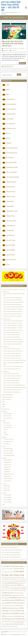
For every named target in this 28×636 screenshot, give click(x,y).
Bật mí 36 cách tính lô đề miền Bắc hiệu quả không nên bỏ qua (12, 43)
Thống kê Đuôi (10, 206)
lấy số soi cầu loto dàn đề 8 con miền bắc (12, 327)
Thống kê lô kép (10, 196)
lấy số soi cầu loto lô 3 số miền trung (11, 358)
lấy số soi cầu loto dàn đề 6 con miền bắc (12, 325)
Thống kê (8, 143)
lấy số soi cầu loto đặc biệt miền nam (11, 378)
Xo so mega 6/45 (10, 123)
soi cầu (7, 616)
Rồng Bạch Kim (15, 597)
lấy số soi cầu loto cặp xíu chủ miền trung (12, 351)
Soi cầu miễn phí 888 (18, 623)
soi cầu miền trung (18, 621)
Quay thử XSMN (10, 250)
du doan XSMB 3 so (17, 585)
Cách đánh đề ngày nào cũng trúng (9, 577)
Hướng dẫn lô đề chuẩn (7, 394)
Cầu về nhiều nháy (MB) (12, 177)
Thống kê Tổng (10, 216)
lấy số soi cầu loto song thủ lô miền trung (12, 366)
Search (19, 74)
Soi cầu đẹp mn (5, 371)
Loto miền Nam (10, 235)
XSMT (7, 94)
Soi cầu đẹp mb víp (6, 318)
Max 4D (8, 138)
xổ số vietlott (9, 118)
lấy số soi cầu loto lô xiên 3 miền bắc (11, 334)
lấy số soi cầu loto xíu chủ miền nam (11, 392)
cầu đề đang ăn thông (16, 581)
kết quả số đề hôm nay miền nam (10, 590)
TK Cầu (4, 446)
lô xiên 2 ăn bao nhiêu (20, 590)
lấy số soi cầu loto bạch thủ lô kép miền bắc (13, 302)
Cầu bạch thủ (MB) (11, 162)
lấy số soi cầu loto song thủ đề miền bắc (12, 339)
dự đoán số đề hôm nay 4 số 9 (16, 587)
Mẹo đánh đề (6, 595)
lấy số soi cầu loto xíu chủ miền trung (12, 368)
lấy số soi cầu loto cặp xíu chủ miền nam (12, 375)
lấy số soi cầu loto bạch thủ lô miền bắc (12, 304)
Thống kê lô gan (10, 186)
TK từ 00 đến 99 (10, 225)
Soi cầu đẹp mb (5, 291)
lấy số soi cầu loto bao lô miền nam (11, 373)
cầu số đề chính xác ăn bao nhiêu (18, 579)
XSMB (7, 84)
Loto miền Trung (10, 240)
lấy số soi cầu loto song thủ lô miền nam (12, 389)
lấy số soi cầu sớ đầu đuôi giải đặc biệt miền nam (14, 387)
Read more (22, 63)
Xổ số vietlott (6, 422)
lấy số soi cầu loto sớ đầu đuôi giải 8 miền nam (14, 385)
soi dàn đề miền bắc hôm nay (19, 624)
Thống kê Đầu (10, 201)
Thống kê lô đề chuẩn (8, 66)
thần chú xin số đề (13, 626)
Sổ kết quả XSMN (11, 109)
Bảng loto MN (6, 490)
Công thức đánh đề (8, 579)
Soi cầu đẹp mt (5, 346)
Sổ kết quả (4, 411)
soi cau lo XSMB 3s (15, 600)
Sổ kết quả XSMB (11, 104)
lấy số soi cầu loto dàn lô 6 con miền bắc (12, 313)
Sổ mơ (7, 264)
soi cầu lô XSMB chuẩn (17, 619)
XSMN (8, 89)
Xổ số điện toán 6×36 (8, 439)
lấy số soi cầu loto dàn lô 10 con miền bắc (12, 309)
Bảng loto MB (6, 485)
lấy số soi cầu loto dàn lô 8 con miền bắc (12, 316)
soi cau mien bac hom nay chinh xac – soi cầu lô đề (11, 5)
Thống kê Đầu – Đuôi (11, 211)
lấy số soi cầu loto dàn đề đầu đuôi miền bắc (13, 306)
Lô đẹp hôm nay (7, 593)
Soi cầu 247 (12, 616)
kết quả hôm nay (10, 99)
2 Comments (14, 50)
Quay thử (4, 493)
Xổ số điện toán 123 (11, 152)
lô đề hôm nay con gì (18, 593)
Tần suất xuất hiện (11, 220)
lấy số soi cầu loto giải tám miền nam (11, 380)
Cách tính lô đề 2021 (18, 568)
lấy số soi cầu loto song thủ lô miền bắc (12, 344)
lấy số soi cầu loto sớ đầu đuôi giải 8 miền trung (14, 360)
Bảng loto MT (6, 488)
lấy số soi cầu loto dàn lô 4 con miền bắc (12, 311)
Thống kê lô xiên (10, 191)
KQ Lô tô (4, 483)
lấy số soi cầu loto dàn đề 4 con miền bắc (12, 323)
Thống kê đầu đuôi (11, 182)
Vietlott (4, 420)
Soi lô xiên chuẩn (5, 626)
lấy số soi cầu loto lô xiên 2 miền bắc (11, 332)
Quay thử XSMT (10, 254)
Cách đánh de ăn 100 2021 (8, 571)
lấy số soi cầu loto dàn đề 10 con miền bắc (13, 330)
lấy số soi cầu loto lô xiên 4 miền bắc (11, 337)
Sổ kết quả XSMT (11, 114)
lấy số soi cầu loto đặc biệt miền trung (12, 353)
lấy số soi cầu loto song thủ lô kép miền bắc (13, 341)
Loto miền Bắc (10, 230)
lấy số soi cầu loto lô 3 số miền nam (11, 382)
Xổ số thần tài (10, 157)
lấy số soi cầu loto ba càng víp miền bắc (12, 297)
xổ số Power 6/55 (11, 128)
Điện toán (4, 437)
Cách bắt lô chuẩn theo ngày (12, 566)
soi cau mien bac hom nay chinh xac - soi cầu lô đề (13, 48)
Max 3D (8, 133)
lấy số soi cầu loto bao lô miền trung (11, 348)
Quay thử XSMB (10, 245)
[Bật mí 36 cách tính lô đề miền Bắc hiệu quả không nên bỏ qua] (14, 31)
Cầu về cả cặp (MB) (11, 172)
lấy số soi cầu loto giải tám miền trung (12, 355)
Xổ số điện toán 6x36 (12, 148)
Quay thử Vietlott (11, 259)
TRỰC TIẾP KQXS (6, 399)
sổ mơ (3, 504)
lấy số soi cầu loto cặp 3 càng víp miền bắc (13, 320)
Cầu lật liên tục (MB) (11, 167)
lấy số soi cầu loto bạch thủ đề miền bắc (12, 299)
